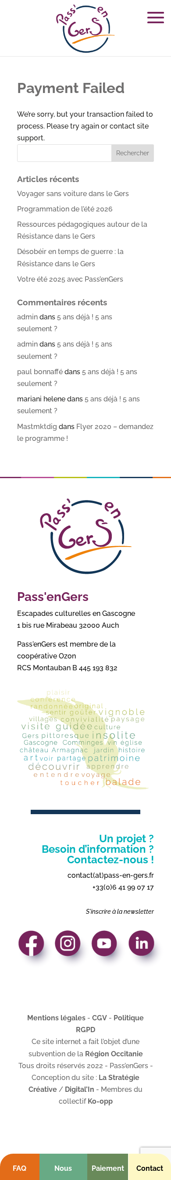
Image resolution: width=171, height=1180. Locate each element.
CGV (99, 1018)
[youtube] (109, 951)
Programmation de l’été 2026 (65, 209)
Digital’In (79, 1089)
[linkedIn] (146, 951)
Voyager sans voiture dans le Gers (73, 194)
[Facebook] (35, 951)
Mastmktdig (37, 426)
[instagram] (72, 951)
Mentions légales (56, 1018)
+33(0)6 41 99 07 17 (123, 887)
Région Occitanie (114, 1054)
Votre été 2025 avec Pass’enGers (70, 279)
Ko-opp (100, 1101)
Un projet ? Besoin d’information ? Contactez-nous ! (98, 849)
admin (27, 317)
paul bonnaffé (40, 372)
